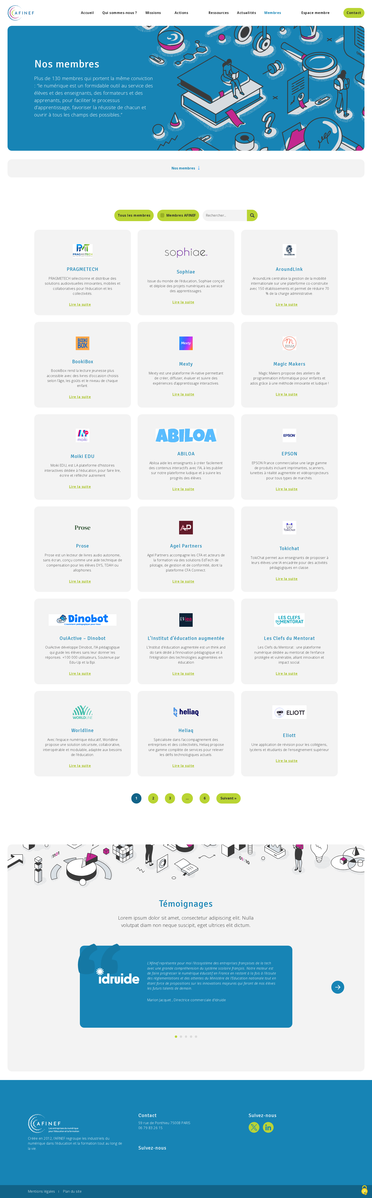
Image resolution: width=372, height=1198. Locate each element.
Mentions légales (41, 1191)
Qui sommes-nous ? (119, 13)
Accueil (87, 13)
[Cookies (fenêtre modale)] (364, 1190)
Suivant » (228, 798)
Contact (354, 12)
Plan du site (72, 1191)
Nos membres (183, 168)
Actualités (246, 13)
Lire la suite (80, 305)
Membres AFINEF (181, 215)
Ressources (219, 13)
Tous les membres (134, 215)
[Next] (337, 987)
